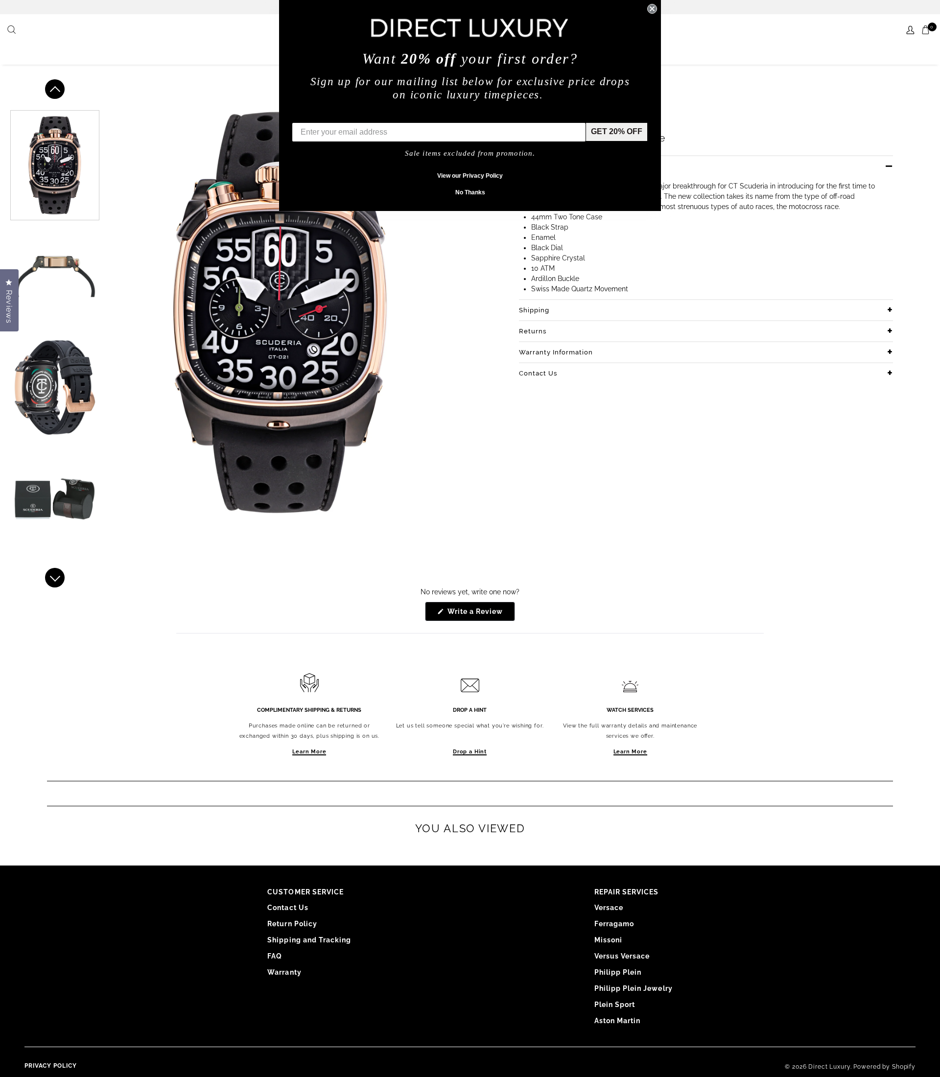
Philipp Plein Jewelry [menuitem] (633, 988)
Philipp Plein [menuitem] (618, 972)
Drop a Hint (470, 752)
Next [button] (55, 577)
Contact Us (538, 373)
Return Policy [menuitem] (292, 924)
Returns (532, 331)
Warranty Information (556, 352)
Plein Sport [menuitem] (614, 1004)
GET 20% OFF (616, 131)
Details (531, 166)
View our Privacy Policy (470, 175)
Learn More (309, 752)
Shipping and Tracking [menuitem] (309, 940)
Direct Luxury (829, 1066)
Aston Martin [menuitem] (617, 1021)
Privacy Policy (50, 1065)
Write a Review (481, 614)
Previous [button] (55, 89)
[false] (12, 30)
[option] (55, 165)
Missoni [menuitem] (608, 940)
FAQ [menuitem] (274, 956)
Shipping (534, 310)
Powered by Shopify (884, 1066)
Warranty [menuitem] (284, 972)
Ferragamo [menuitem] (614, 924)
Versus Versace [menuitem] (622, 956)
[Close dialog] (652, 9)
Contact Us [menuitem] (287, 908)
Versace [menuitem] (608, 908)
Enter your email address (338, 115)
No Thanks (470, 192)
